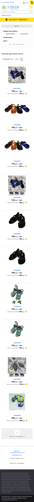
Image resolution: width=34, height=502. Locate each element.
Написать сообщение (17, 463)
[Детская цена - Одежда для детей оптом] (10, 6)
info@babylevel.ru (17, 455)
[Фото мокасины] (17, 74)
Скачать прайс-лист (17, 458)
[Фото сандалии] (17, 111)
